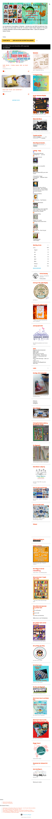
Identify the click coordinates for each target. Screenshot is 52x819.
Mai (35, 256)
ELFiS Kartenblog (37, 214)
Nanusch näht (36, 613)
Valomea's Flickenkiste (38, 202)
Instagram (35, 403)
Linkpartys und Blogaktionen (39, 362)
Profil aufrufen (43, 278)
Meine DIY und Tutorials (38, 353)
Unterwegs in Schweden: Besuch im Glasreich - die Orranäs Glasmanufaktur (19, 808)
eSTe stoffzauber (37, 610)
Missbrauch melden (37, 782)
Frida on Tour (36, 361)
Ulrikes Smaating (44, 273)
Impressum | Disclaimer (8, 803)
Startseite (6, 40)
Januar (35, 266)
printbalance (36, 181)
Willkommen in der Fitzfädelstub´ (40, 618)
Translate (43, 138)
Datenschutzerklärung (7, 802)
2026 (34, 247)
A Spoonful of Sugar (37, 176)
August (35, 250)
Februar (36, 263)
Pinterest (35, 401)
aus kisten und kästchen (38, 615)
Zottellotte (35, 224)
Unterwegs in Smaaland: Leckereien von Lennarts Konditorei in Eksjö (17, 810)
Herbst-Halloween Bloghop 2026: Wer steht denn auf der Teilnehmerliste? (18, 811)
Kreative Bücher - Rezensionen (40, 355)
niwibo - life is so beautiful (39, 166)
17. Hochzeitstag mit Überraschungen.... (11, 812)
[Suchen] (49, 4)
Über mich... (35, 363)
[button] (28, 71)
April (35, 259)
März (35, 261)
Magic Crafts (36, 351)
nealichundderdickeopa (38, 153)
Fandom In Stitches (37, 193)
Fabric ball (35, 163)
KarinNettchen (36, 233)
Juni (35, 254)
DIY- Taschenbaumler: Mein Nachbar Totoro (12, 809)
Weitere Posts (16, 100)
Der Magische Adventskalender (23, 40)
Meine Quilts (36, 352)
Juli (34, 252)
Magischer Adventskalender (39, 350)
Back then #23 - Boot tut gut (39, 230)
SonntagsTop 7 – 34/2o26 (39, 154)
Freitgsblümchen (36, 239)
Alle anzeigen (6, 47)
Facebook (35, 402)
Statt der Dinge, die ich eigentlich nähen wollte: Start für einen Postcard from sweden (40, 210)
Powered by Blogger (26, 814)
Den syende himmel (37, 157)
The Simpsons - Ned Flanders (39, 200)
